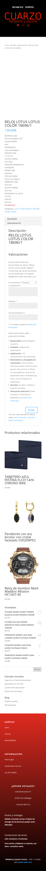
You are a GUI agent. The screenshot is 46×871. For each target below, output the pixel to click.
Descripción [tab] (12, 219)
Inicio (7, 45)
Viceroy (8, 734)
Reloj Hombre (22, 45)
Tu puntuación (15, 282)
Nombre (12, 301)
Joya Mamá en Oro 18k (14, 684)
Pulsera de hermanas (13, 691)
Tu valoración (14, 285)
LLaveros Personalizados (15, 687)
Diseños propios (11, 701)
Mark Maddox (10, 740)
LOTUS (17, 209)
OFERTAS (29, 7)
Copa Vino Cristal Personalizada (18, 680)
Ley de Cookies (11, 772)
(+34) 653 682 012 (23, 804)
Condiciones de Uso (13, 766)
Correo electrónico (16, 313)
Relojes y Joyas (11, 211)
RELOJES (13, 45)
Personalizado (10, 705)
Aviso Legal (9, 759)
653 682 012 (17, 7)
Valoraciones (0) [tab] (14, 223)
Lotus (7, 727)
